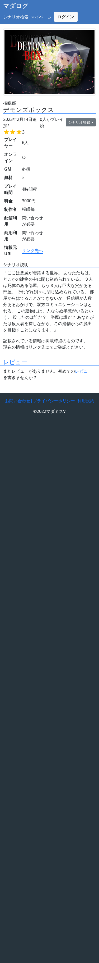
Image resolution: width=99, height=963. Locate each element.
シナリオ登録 (79, 122)
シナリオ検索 (16, 17)
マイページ (41, 17)
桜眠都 (9, 103)
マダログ (16, 5)
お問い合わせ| (19, 401)
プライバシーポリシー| (55, 401)
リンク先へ (32, 250)
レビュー (15, 362)
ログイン (65, 17)
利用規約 (85, 401)
